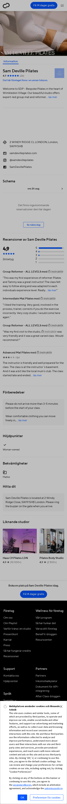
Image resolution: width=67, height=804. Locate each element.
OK (22, 797)
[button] (61, 706)
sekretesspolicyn (53, 788)
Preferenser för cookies (46, 797)
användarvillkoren (22, 784)
